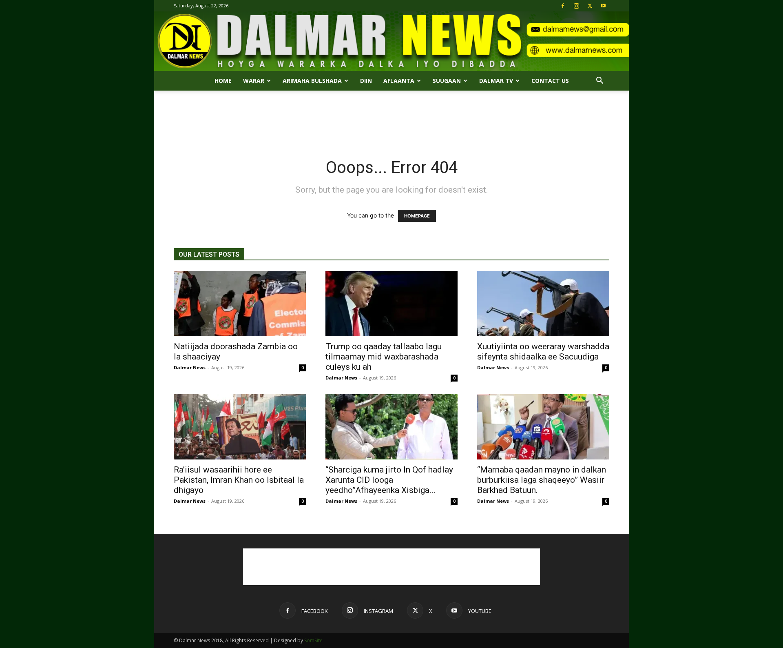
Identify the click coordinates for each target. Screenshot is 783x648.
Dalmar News (190, 367)
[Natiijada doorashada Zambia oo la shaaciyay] (240, 303)
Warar (253, 80)
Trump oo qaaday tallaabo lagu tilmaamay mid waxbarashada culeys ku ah (383, 357)
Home (223, 80)
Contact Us (550, 80)
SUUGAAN (447, 80)
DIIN (366, 80)
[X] (590, 5)
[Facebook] (563, 5)
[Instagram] (576, 5)
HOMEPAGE (417, 216)
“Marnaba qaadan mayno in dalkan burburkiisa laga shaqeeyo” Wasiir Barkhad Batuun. (541, 480)
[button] (599, 81)
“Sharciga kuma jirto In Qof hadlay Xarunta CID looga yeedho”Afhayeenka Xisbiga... (389, 480)
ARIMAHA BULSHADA (312, 80)
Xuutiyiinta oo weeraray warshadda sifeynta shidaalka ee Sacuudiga (543, 352)
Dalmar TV (496, 80)
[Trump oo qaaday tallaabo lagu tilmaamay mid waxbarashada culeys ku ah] (391, 303)
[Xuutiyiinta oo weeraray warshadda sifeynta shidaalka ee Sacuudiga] (543, 303)
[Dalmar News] (391, 41)
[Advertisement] (391, 118)
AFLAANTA (398, 80)
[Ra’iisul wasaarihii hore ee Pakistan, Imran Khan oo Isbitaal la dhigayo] (240, 426)
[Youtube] (603, 5)
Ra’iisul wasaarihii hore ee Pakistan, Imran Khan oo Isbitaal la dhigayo (239, 480)
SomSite (313, 640)
